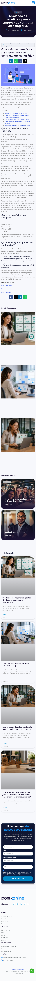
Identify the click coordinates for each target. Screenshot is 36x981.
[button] (11, 61)
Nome (5, 844)
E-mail (5, 850)
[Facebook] (14, 904)
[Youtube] (24, 904)
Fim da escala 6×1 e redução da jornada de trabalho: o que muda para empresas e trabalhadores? (17, 794)
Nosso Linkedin (6, 292)
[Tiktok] (28, 904)
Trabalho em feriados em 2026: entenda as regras (16, 664)
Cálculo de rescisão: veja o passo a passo (17, 119)
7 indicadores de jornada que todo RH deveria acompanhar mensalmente (17, 600)
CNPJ (4, 864)
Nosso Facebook (6, 289)
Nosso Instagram (6, 285)
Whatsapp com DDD (9, 857)
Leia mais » (5, 614)
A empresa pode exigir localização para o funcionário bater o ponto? (17, 728)
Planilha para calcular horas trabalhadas (16, 113)
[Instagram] (17, 904)
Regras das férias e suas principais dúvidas (17, 125)
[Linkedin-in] (21, 904)
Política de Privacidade (18, 969)
